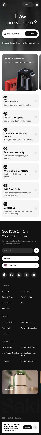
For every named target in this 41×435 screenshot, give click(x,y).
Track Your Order (27, 322)
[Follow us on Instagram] (26, 275)
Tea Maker (5, 361)
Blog (22, 303)
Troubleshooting (32, 43)
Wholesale (5, 309)
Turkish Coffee (7, 347)
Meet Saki (5, 291)
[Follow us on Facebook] (19, 275)
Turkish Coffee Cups (28, 361)
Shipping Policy (7, 297)
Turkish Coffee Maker (28, 347)
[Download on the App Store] (4, 275)
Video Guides (7, 303)
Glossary (5, 334)
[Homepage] (4, 4)
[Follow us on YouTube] (33, 275)
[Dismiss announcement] (35, 427)
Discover (28, 427)
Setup (12, 43)
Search (31, 34)
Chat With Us (8, 322)
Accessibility (6, 328)
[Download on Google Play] (11, 275)
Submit (36, 250)
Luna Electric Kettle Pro (10, 353)
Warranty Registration (29, 328)
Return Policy (25, 291)
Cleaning (20, 43)
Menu (26, 5)
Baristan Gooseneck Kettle (28, 354)
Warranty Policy (26, 297)
